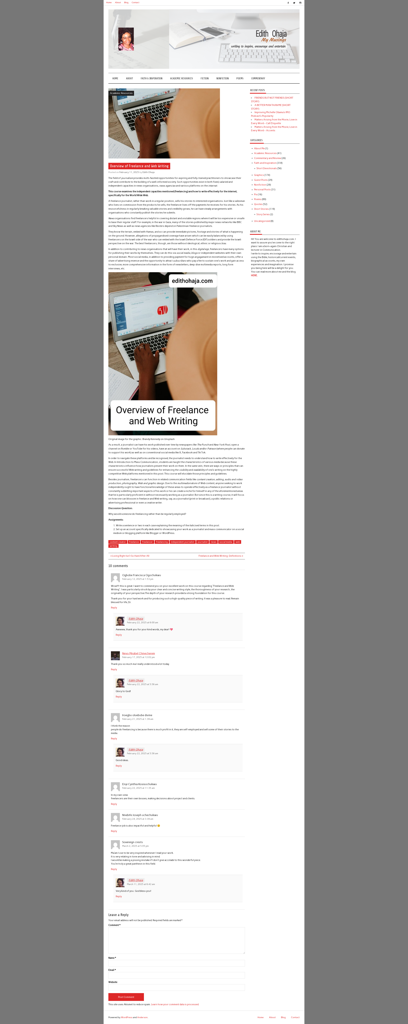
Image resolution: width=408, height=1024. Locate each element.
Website (112, 982)
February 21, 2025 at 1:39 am (137, 719)
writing (113, 545)
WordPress (126, 1017)
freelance (134, 541)
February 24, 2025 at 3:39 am (137, 819)
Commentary (258, 78)
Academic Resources (181, 78)
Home (109, 2)
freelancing (162, 541)
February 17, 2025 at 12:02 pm (138, 657)
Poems (239, 78)
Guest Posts (261, 180)
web (238, 541)
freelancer (147, 541)
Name (112, 958)
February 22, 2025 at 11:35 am (138, 788)
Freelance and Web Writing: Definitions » (221, 555)
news (213, 541)
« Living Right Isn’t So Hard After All (129, 555)
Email (112, 970)
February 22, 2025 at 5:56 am (142, 684)
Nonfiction (222, 78)
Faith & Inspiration (151, 78)
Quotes (258, 204)
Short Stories (261, 209)
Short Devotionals (266, 168)
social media (225, 541)
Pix (255, 194)
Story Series (263, 214)
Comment (114, 925)
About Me (259, 148)
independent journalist (182, 541)
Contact (135, 2)
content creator (118, 541)
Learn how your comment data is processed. (175, 1004)
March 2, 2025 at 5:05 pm (135, 846)
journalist (203, 541)
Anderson (142, 1017)
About (118, 2)
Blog (126, 2)
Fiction (205, 78)
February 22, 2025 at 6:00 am (142, 622)
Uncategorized (262, 221)
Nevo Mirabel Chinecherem (138, 653)
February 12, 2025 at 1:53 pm (137, 579)
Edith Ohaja (148, 172)
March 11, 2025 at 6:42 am (141, 884)
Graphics (259, 175)
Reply (114, 607)
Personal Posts (262, 189)
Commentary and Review (267, 158)
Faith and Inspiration (265, 163)
